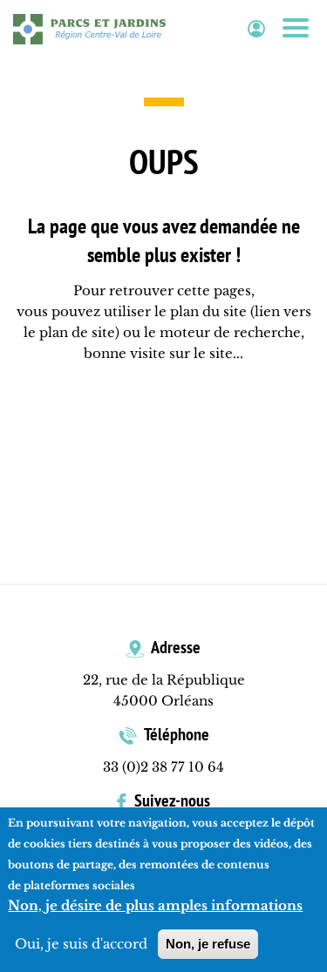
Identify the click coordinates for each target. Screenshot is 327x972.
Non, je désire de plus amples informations (155, 905)
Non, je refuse (208, 943)
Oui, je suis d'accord (81, 943)
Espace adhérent (256, 29)
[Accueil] (89, 29)
